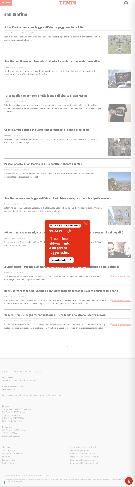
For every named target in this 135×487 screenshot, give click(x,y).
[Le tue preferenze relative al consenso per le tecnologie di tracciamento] (4, 482)
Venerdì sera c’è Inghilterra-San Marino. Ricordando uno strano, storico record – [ (57, 315)
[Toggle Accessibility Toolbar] (129, 481)
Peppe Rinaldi (9, 67)
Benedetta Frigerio (11, 170)
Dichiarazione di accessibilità (83, 447)
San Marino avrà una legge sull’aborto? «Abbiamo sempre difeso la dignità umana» (57, 198)
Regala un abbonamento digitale (84, 463)
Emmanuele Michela (11, 321)
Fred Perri (8, 135)
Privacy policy (8, 460)
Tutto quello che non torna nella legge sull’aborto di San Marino (46, 95)
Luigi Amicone (9, 238)
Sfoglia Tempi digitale (79, 450)
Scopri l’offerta (59, 260)
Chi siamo (6, 447)
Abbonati (6, 3)
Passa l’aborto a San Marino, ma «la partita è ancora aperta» (43, 164)
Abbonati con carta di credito (83, 454)
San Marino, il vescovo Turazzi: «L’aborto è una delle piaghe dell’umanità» (52, 61)
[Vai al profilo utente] (126, 3)
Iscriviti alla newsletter (12, 454)
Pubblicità (7, 457)
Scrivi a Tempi (8, 450)
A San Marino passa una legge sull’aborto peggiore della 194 (43, 27)
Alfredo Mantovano (11, 33)
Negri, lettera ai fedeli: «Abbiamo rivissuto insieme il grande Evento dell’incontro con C (61, 291)
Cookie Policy (8, 463)
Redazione (8, 272)
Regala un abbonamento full (82, 460)
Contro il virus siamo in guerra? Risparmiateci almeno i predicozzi (46, 130)
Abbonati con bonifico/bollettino (84, 457)
